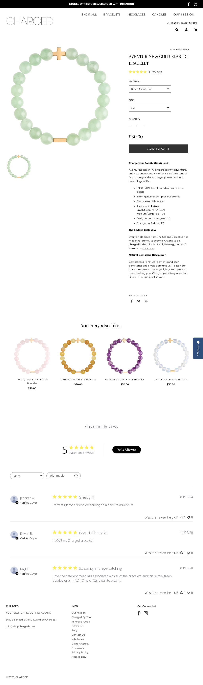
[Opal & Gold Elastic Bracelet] (171, 355)
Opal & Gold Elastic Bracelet (171, 379)
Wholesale (78, 639)
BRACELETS (112, 14)
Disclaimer (78, 648)
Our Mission (79, 612)
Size (131, 100)
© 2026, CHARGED (17, 677)
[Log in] (186, 29)
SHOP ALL (89, 14)
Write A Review (127, 449)
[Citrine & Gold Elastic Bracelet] (78, 355)
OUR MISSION (183, 14)
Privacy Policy (80, 652)
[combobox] (27, 475)
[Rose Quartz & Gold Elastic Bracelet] (32, 355)
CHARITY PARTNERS (182, 23)
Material (134, 81)
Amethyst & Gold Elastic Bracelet (124, 379)
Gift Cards (77, 625)
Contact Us (78, 634)
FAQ (74, 630)
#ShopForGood (81, 621)
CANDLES (159, 14)
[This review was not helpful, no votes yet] (188, 517)
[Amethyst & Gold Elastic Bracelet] (124, 355)
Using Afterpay (80, 643)
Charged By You (81, 617)
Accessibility (79, 656)
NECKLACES (137, 14)
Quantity (134, 119)
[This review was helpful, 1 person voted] (181, 517)
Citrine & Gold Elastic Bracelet (78, 379)
